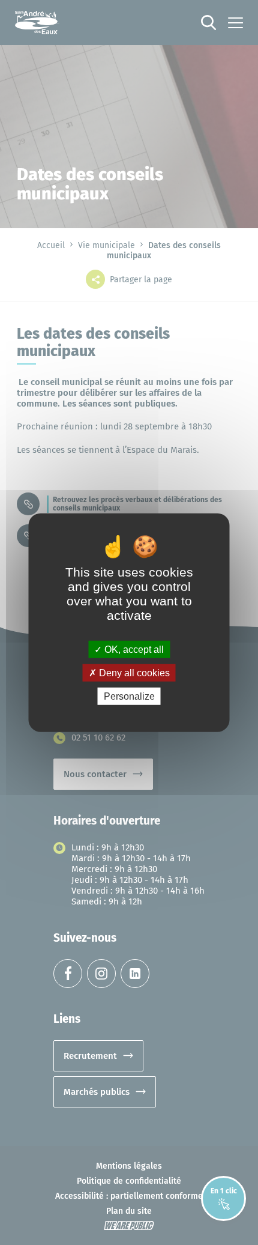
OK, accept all (133, 649)
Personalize (129, 696)
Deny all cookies (133, 672)
